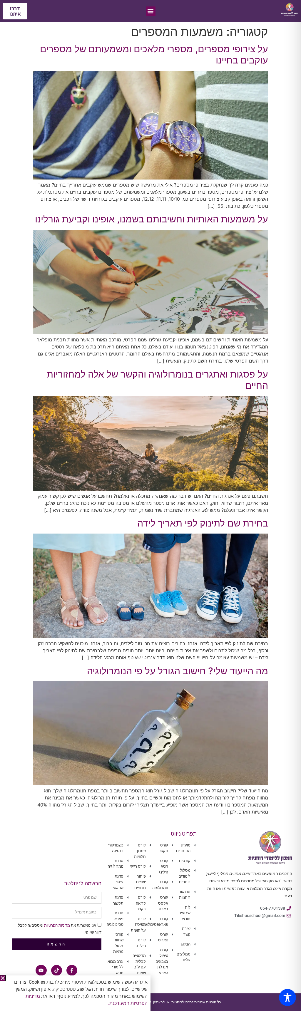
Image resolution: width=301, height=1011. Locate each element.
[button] (2, 978)
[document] (150, 505)
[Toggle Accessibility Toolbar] (287, 997)
